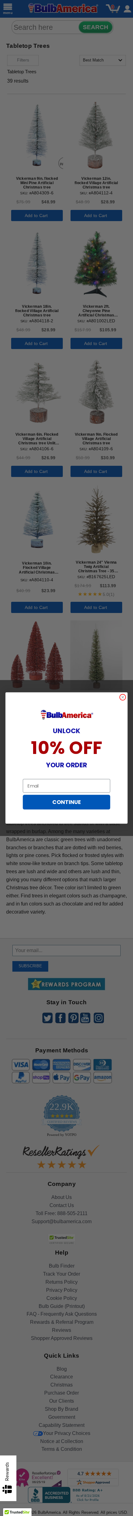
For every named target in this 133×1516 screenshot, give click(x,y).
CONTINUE (66, 802)
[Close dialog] (123, 697)
